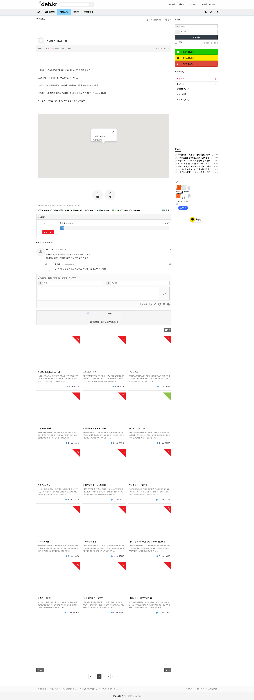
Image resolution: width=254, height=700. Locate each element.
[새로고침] (159, 304)
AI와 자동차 (50, 12)
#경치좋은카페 (44, 205)
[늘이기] (164, 304)
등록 (164, 293)
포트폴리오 (88, 12)
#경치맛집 (78, 205)
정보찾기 (194, 4)
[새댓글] (155, 304)
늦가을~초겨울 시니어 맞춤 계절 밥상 (193, 169)
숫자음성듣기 (110, 314)
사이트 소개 (41, 689)
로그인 (172, 4)
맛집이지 (180, 84)
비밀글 (144, 304)
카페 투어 (181, 79)
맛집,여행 (64, 12)
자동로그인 (181, 42)
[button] (167, 330)
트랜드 (76, 12)
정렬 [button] (168, 670)
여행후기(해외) (183, 99)
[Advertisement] (103, 30)
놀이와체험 (181, 94)
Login (197, 37)
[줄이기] (168, 304)
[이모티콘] (150, 304)
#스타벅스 (53, 205)
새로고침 (110, 318)
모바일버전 (213, 689)
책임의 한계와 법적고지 (111, 689)
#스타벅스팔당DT (62, 205)
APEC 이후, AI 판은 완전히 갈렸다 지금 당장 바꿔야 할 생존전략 (204, 166)
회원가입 (182, 4)
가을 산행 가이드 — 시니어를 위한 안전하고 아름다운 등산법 (202, 172)
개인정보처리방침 (69, 689)
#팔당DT (71, 205)
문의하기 (200, 689)
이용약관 (54, 689)
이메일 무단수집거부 (88, 689)
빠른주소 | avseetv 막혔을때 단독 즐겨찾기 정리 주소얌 (201, 160)
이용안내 (189, 689)
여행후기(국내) (183, 89)
